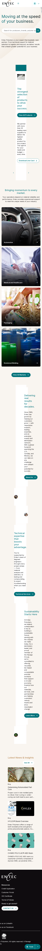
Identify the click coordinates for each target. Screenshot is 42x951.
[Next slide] (28, 173)
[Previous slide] (13, 173)
